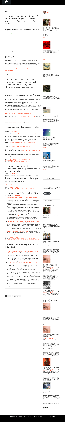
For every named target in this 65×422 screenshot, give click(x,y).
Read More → (45, 37)
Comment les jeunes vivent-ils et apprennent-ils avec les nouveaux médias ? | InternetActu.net (51, 335)
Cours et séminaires (14, 159)
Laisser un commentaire (48, 219)
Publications (13, 160)
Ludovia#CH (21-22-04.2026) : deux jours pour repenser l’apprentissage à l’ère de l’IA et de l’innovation (51, 28)
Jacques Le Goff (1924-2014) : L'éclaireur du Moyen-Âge (51, 242)
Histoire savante (13, 121)
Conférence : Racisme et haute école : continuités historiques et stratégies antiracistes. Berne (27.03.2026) (49, 138)
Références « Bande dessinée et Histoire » (27, 116)
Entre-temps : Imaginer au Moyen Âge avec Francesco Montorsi (51, 94)
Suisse (36, 239)
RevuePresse (22, 74)
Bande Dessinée (13, 122)
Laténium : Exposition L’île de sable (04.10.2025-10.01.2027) (49, 161)
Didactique (21, 159)
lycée (15, 74)
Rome (25, 239)
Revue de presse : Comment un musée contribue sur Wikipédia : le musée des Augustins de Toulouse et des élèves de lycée (22, 20)
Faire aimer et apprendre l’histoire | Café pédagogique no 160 (50, 392)
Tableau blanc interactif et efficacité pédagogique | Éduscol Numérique (22, 197)
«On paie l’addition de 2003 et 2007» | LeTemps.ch (17, 231)
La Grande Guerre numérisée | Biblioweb (15, 215)
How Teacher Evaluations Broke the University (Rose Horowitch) (49, 73)
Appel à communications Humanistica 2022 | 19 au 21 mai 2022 (51, 368)
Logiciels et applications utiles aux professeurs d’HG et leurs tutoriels (19, 184)
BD (16, 122)
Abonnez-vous (47, 193)
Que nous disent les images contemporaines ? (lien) (51, 312)
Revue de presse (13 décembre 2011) (21, 193)
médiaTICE (27, 122)
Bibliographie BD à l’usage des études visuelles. (21, 146)
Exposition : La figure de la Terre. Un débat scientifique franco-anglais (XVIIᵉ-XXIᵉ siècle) (51, 116)
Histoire (11, 74)
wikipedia (26, 74)
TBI (38, 239)
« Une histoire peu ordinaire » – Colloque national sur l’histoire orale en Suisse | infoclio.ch (50, 265)
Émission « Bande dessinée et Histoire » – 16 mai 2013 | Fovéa (22, 142)
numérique (24, 188)
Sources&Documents (31, 239)
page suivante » (17, 296)
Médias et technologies (27, 159)
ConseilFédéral (29, 238)
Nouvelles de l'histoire (14, 73)
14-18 (11, 238)
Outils (27, 188)
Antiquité (14, 238)
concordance (23, 238)
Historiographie (8, 239)
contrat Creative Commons (48, 409)
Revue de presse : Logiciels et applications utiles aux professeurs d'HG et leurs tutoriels (23, 168)
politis (17, 239)
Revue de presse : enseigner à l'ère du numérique (21, 245)
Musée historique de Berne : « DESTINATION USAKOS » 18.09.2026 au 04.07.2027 (51, 51)
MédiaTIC (17, 74)
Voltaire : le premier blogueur (48, 290)
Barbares (18, 238)
